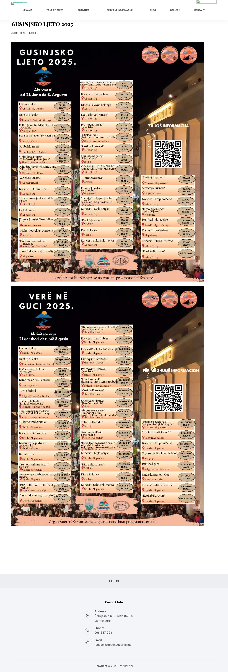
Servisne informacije (120, 10)
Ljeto (32, 33)
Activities (83, 10)
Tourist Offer (54, 10)
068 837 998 (103, 632)
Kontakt (199, 10)
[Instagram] (117, 581)
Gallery (175, 10)
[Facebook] (110, 581)
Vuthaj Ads (127, 666)
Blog (153, 10)
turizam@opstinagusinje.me (112, 644)
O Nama (27, 10)
